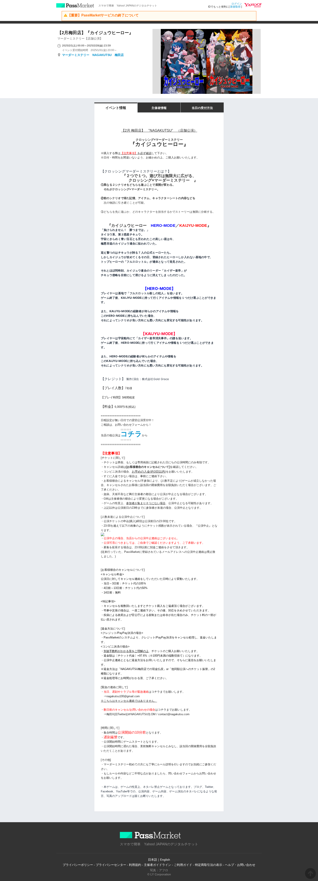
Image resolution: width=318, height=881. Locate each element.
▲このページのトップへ (310, 873)
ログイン (236, 3)
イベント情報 (115, 108)
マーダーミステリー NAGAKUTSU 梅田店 (93, 55)
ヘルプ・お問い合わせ (240, 865)
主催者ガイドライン (157, 865)
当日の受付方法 (202, 108)
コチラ (131, 434)
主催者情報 (159, 108)
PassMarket (75, 5)
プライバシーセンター (111, 865)
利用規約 (135, 865)
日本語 (152, 859)
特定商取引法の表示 (208, 865)
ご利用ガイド (183, 865)
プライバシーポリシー (78, 865)
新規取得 (235, 6)
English (165, 859)
